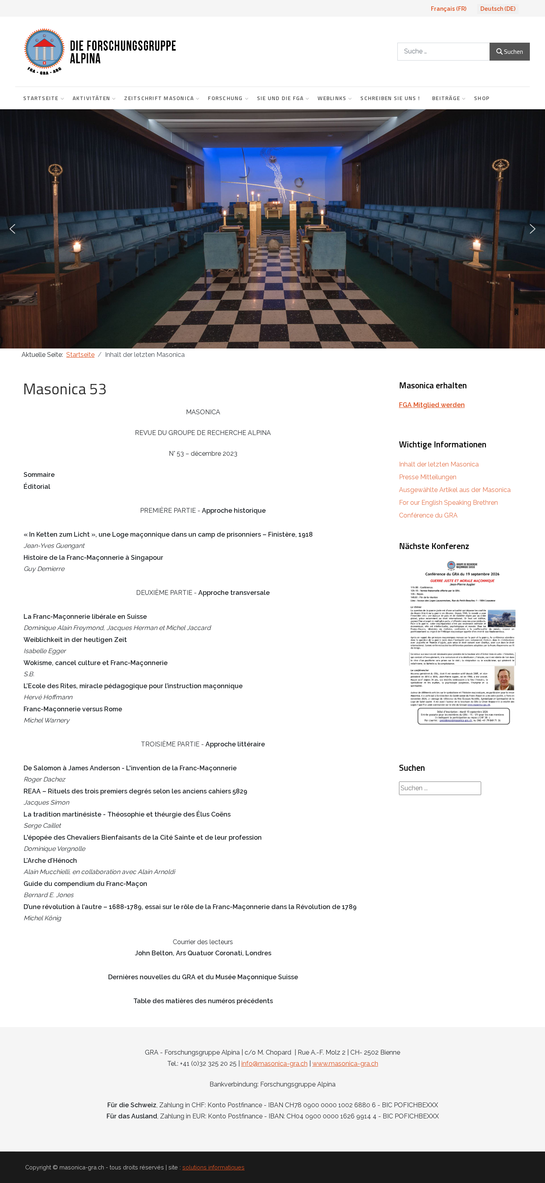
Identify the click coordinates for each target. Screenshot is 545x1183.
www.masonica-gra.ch (345, 1063)
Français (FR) (448, 9)
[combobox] (443, 52)
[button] (12, 228)
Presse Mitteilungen (427, 477)
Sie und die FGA (280, 98)
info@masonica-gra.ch (274, 1063)
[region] (272, 228)
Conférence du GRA (428, 515)
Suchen (513, 51)
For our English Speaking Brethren (448, 502)
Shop (482, 98)
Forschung (225, 98)
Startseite (41, 98)
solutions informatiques (213, 1167)
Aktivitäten (92, 98)
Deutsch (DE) (497, 9)
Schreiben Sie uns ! (390, 98)
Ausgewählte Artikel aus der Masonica (455, 490)
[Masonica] (153, 52)
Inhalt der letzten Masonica (439, 464)
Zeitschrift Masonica (159, 98)
